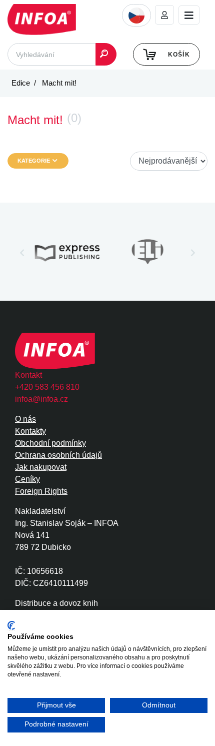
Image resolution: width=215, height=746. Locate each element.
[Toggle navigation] (189, 15)
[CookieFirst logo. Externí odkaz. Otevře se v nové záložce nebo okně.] (11, 625)
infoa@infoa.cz (41, 399)
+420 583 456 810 (47, 387)
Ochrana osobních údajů (58, 455)
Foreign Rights (41, 491)
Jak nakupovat (40, 467)
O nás (25, 419)
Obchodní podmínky (50, 443)
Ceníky (27, 479)
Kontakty (30, 431)
